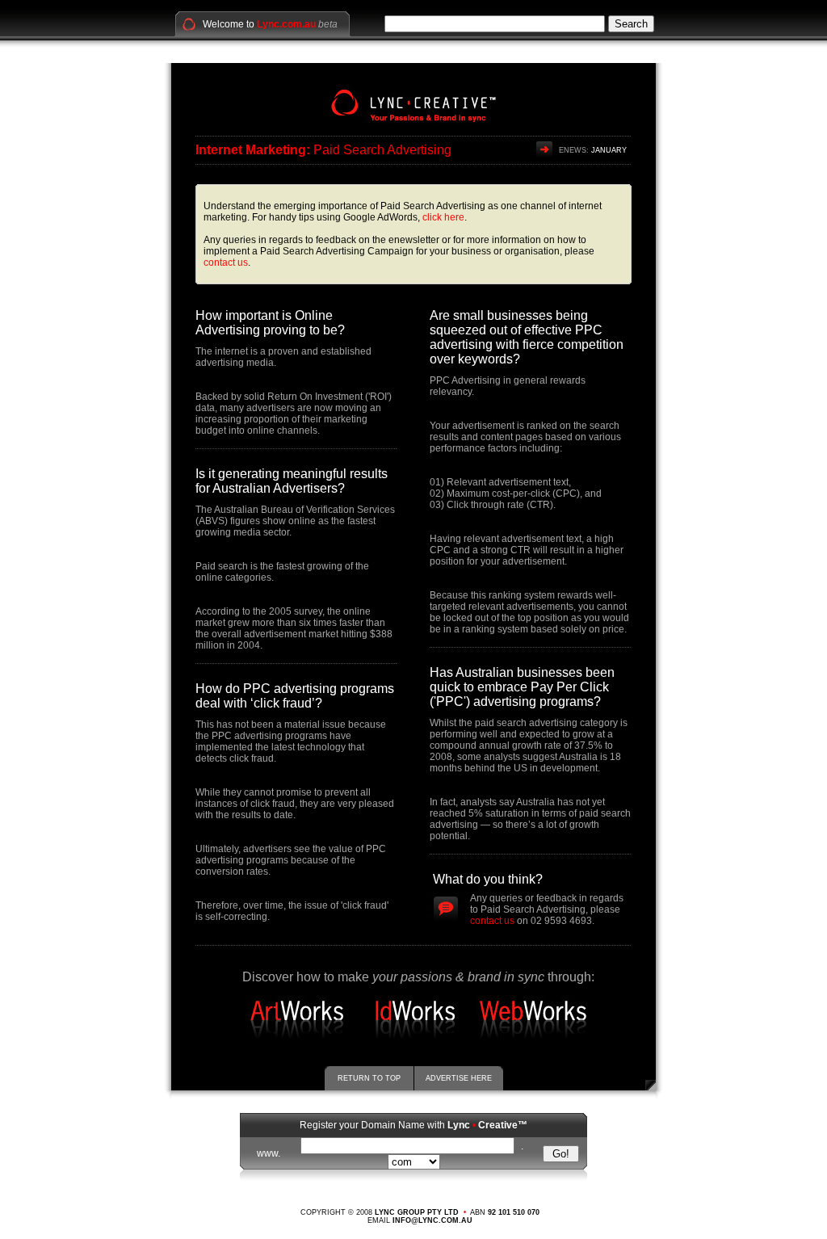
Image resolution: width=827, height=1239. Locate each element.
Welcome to (259, 24)
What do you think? (488, 879)
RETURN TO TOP (369, 1078)
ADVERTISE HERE (459, 1078)
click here (443, 217)
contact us (226, 262)
